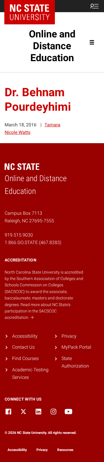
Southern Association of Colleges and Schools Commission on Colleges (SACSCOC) (44, 285)
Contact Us (23, 347)
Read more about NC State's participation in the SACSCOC (37, 311)
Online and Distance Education (52, 45)
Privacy (69, 336)
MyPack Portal (76, 347)
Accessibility (25, 336)
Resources (65, 450)
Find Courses (25, 358)
